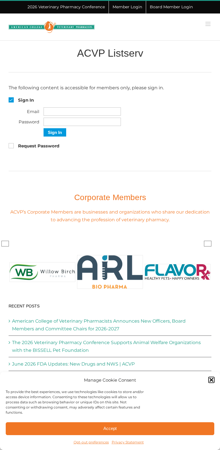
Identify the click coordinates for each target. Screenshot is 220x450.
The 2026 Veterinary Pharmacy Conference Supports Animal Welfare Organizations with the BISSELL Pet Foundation (106, 346)
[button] (211, 380)
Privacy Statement (128, 442)
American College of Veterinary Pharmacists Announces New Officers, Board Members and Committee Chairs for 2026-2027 (99, 324)
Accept (110, 428)
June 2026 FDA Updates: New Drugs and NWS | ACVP (73, 364)
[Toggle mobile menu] (208, 24)
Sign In (55, 132)
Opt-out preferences (91, 442)
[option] (42, 272)
